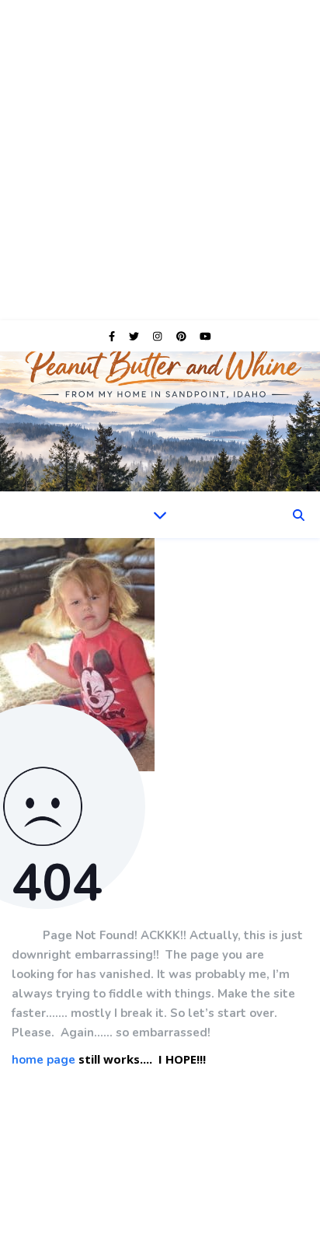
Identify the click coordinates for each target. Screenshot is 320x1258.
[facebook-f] (113, 336)
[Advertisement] (160, 160)
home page (43, 1061)
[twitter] (135, 336)
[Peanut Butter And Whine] (160, 421)
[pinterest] (182, 336)
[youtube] (205, 336)
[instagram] (158, 336)
